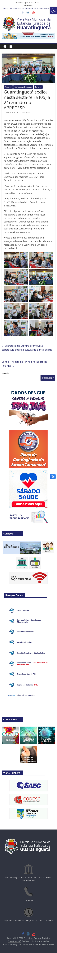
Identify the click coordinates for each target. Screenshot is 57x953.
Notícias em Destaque (23, 87)
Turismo (38, 87)
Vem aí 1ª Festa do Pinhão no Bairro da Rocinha (24, 363)
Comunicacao (24, 112)
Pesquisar (6, 373)
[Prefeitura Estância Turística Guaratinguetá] (5, 46)
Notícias (8, 87)
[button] (53, 10)
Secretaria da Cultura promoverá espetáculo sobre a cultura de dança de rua (27, 347)
